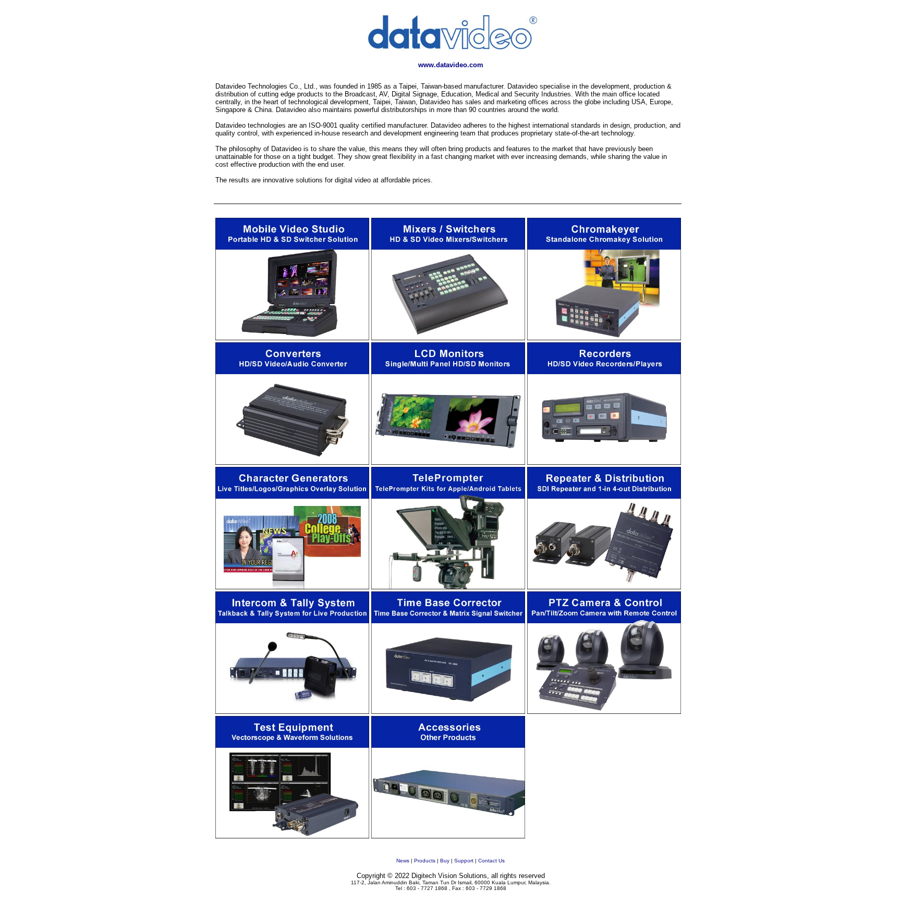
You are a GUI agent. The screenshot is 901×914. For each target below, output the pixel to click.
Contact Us (491, 860)
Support (463, 860)
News (402, 860)
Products (424, 860)
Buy (444, 860)
